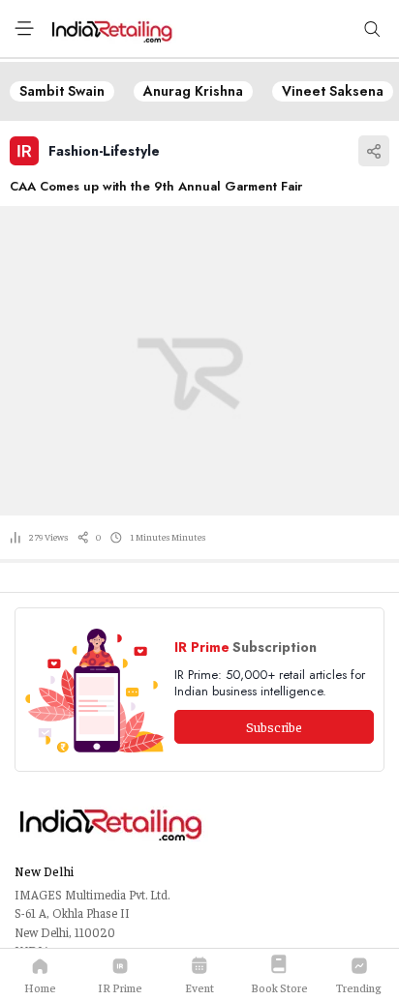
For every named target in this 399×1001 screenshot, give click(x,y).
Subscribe (274, 726)
